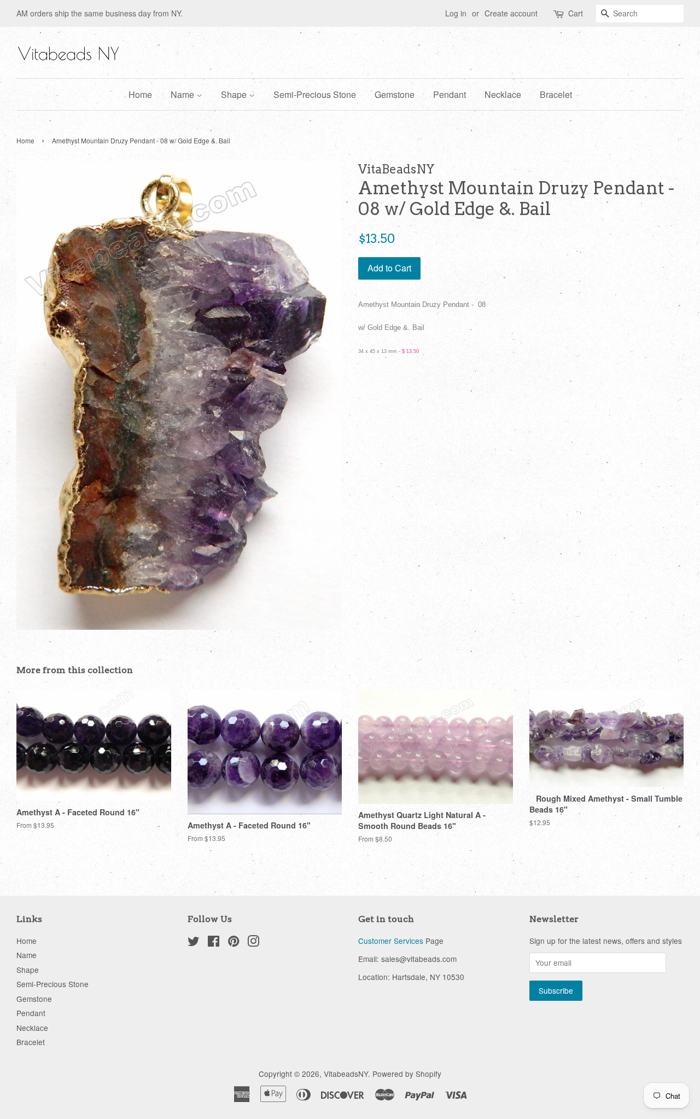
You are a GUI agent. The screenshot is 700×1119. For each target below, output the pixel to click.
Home (140, 94)
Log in (455, 13)
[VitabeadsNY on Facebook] (213, 942)
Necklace (503, 94)
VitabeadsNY (346, 1073)
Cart (575, 13)
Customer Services (390, 940)
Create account (511, 13)
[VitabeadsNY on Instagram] (253, 942)
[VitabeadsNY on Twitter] (194, 942)
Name (183, 94)
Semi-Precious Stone (314, 94)
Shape (235, 94)
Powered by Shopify (406, 1073)
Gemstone (395, 94)
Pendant (449, 94)
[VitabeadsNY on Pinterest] (234, 942)
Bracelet (556, 94)
